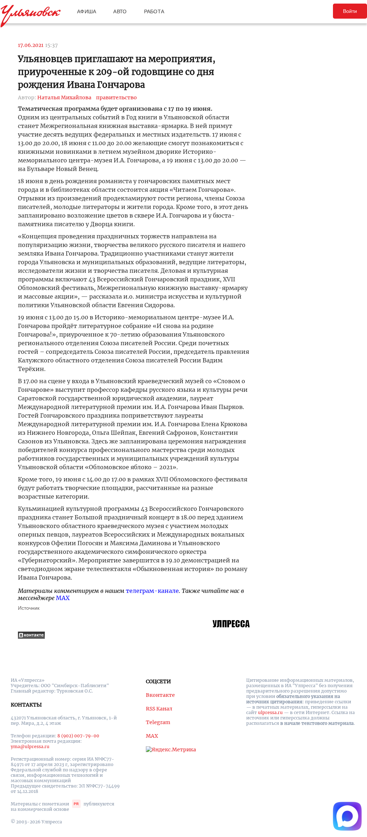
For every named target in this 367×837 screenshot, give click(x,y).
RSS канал (159, 708)
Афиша (86, 11)
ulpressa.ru (270, 712)
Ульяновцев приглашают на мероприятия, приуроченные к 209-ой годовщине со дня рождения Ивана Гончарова (116, 71)
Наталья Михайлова (64, 97)
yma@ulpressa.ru (30, 746)
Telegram (158, 722)
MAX (63, 597)
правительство (116, 97)
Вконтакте (160, 695)
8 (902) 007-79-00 (78, 735)
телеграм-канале (152, 590)
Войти (350, 11)
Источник (28, 608)
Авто (120, 11)
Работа (154, 11)
